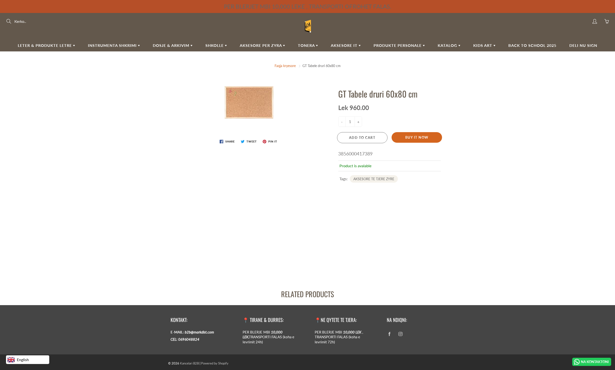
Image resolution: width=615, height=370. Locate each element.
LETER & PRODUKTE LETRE (45, 45)
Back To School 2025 (532, 45)
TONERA (307, 45)
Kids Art (483, 45)
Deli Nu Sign (583, 45)
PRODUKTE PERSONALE (398, 45)
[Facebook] (389, 334)
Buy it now (417, 137)
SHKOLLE (215, 45)
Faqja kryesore (285, 66)
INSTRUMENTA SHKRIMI (113, 45)
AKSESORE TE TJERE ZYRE (373, 179)
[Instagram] (400, 334)
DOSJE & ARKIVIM (172, 45)
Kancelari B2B (189, 363)
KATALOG (448, 45)
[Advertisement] (144, 244)
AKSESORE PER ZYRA (261, 45)
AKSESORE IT (345, 45)
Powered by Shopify (214, 363)
